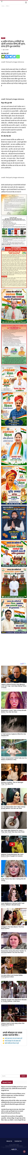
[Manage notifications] (24, 1151)
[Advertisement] (14, 22)
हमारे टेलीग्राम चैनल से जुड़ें (12, 1043)
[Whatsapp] (18, 56)
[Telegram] (10, 56)
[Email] (3, 56)
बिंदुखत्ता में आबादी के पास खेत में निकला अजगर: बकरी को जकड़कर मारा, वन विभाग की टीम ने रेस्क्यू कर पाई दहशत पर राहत (13, 1095)
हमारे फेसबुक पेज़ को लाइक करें (13, 1041)
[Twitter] (14, 56)
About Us (9, 1141)
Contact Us (18, 1141)
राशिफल (3, 38)
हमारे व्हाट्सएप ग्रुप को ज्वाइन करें (13, 1038)
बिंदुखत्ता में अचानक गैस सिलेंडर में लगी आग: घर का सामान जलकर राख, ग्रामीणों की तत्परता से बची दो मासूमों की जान (14, 1088)
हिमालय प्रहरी (16, 1145)
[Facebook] (6, 56)
